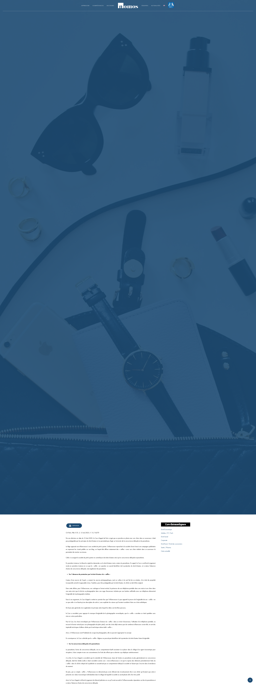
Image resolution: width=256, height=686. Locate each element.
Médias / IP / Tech (167, 533)
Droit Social (164, 537)
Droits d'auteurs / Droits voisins (128, 276)
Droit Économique (166, 529)
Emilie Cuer (111, 293)
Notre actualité (165, 551)
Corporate (164, 540)
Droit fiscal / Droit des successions (171, 544)
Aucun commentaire (141, 293)
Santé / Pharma (166, 547)
